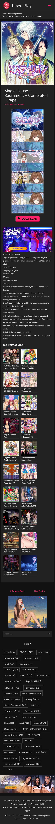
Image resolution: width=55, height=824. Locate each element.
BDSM (9, 675)
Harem (9, 723)
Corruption (33, 688)
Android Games (30, 816)
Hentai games (10, 104)
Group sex (32, 711)
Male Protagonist (35, 729)
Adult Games (17, 816)
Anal (10, 664)
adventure (12, 658)
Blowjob (12, 687)
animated (11, 670)
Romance (25, 752)
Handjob (10, 717)
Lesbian (40, 723)
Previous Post (17, 591)
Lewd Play (22, 5)
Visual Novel (13, 764)
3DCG (26, 652)
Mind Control (12, 741)
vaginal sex (30, 758)
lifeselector (11, 729)
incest (24, 723)
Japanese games (22, 819)
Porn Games (35, 819)
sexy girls (10, 758)
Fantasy (31, 699)
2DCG (9, 652)
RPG (41, 752)
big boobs (43, 675)
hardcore (29, 717)
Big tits (33, 681)
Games (12, 711)
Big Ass (26, 675)
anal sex (26, 664)
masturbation (14, 735)
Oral (28, 741)
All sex (32, 658)
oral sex (12, 746)
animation (29, 670)
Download (29, 218)
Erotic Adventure (31, 694)
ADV (43, 652)
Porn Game (32, 746)
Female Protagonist (15, 705)
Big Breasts (13, 681)
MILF (34, 735)
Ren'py (9, 752)
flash (34, 705)
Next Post (39, 591)
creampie (11, 693)
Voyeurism (33, 764)
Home (7, 816)
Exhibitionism (12, 699)
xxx (8, 769)
